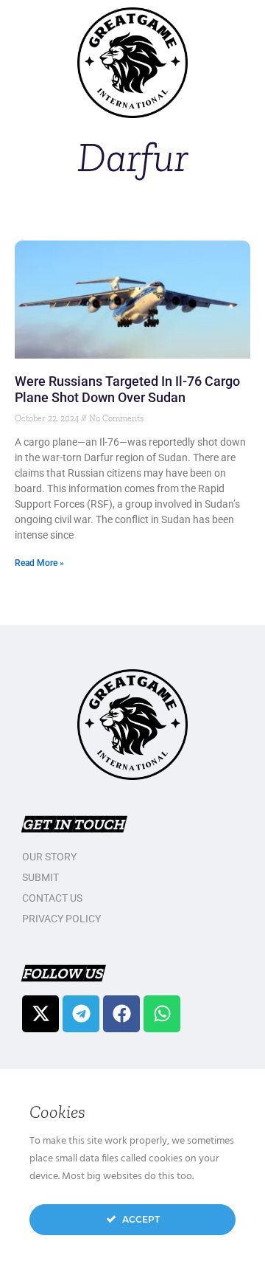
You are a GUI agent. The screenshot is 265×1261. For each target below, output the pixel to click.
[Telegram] (81, 1013)
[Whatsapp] (162, 1013)
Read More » (39, 563)
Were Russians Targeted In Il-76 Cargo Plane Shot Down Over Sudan (127, 389)
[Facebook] (121, 1013)
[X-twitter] (40, 1013)
